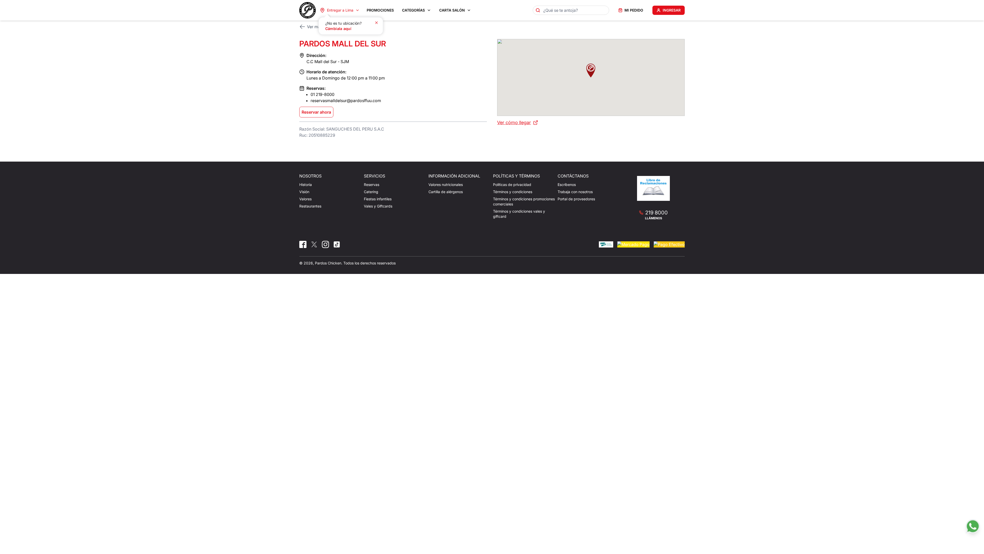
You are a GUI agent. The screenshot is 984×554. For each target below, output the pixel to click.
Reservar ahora (316, 112)
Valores (305, 199)
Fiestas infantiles (378, 199)
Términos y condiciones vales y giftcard (519, 214)
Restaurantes (310, 206)
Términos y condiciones (512, 192)
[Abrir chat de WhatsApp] (973, 526)
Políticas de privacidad (512, 184)
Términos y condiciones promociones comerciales (524, 201)
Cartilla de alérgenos (445, 192)
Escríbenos (567, 184)
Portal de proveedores (576, 199)
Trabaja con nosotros (575, 192)
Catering (371, 192)
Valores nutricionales (445, 184)
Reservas (371, 184)
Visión (304, 192)
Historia (305, 184)
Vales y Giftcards (378, 206)
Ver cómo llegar (514, 122)
